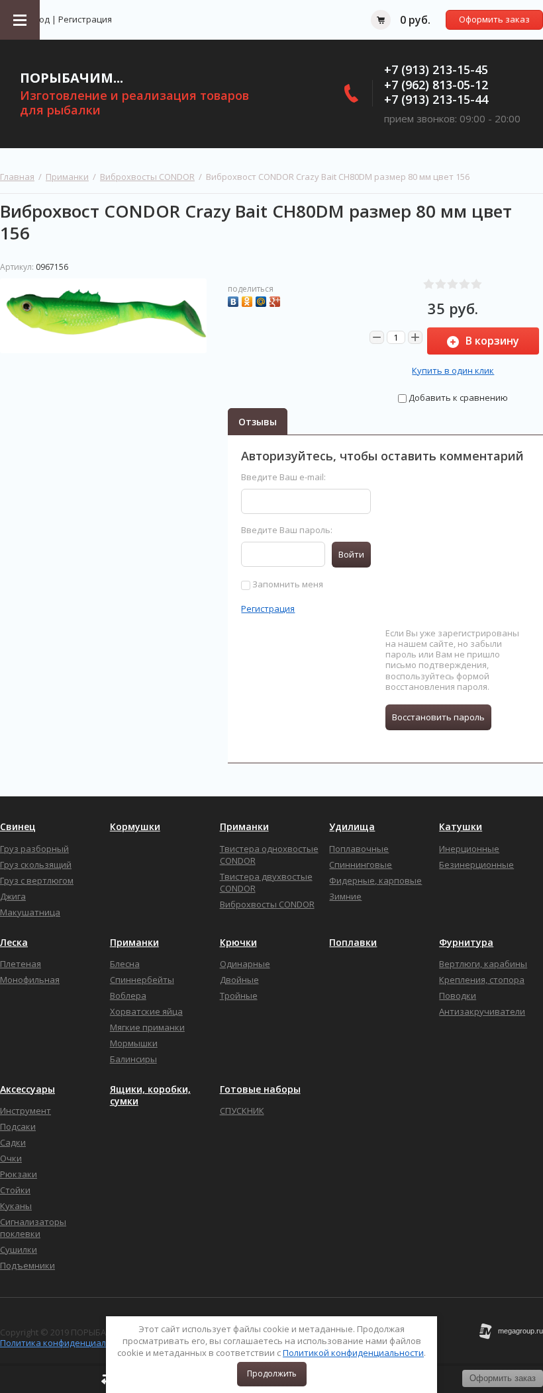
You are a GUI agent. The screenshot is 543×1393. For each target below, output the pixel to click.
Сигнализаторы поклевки (33, 1228)
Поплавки (353, 943)
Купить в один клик (453, 370)
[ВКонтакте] (235, 300)
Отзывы (257, 421)
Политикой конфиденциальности (353, 1353)
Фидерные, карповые (375, 880)
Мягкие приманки (147, 1027)
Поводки (457, 995)
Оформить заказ (494, 19)
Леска (14, 943)
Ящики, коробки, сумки (150, 1095)
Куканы (16, 1206)
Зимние (345, 896)
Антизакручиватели (482, 1011)
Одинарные (245, 964)
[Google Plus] (276, 300)
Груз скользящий (36, 864)
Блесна (125, 964)
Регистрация (85, 19)
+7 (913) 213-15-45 (436, 69)
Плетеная (20, 964)
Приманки (67, 177)
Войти (351, 554)
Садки (13, 1142)
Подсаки (18, 1126)
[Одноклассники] (249, 300)
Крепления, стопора (481, 980)
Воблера (128, 995)
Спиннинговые (360, 864)
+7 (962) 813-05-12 (436, 85)
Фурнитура (466, 943)
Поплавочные (359, 849)
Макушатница (30, 912)
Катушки (460, 827)
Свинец (18, 827)
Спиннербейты (142, 980)
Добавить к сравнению (457, 397)
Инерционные (469, 849)
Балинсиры (133, 1059)
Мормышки (134, 1043)
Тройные (239, 995)
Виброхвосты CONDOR (147, 177)
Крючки (238, 943)
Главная (17, 177)
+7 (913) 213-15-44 (436, 99)
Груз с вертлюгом (37, 880)
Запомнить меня (286, 584)
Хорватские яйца (146, 1011)
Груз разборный (34, 849)
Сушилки (18, 1249)
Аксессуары (27, 1089)
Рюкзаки (18, 1174)
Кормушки (135, 827)
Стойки (15, 1190)
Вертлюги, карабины (483, 964)
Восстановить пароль (438, 717)
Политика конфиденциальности (68, 1343)
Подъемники (27, 1265)
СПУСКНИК (242, 1111)
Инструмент (25, 1111)
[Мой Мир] (263, 300)
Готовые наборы (260, 1089)
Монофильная (30, 980)
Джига (13, 896)
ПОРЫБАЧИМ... (71, 78)
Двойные (239, 980)
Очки (11, 1158)
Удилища (352, 827)
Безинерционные (476, 864)
